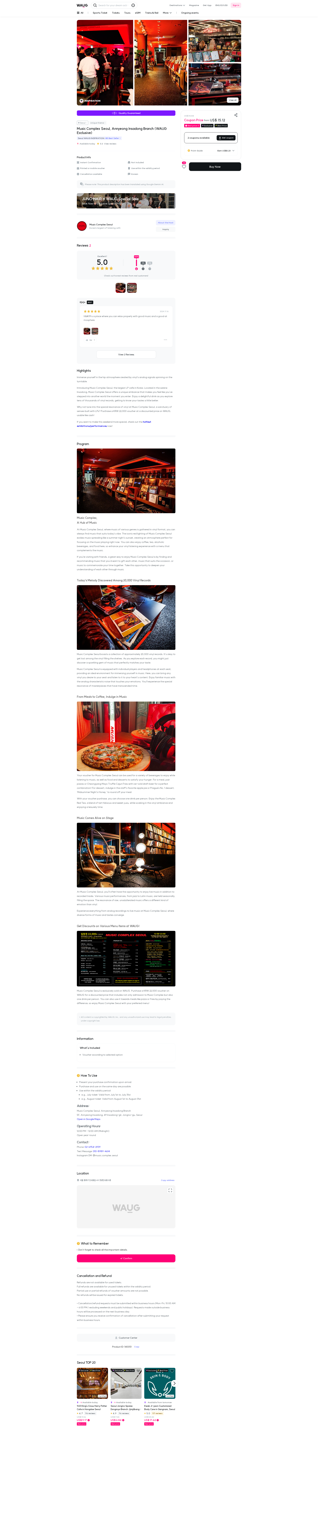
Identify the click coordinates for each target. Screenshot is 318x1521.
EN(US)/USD (221, 5)
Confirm (127, 1258)
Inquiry (165, 229)
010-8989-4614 (101, 1151)
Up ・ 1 (92, 340)
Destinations (176, 5)
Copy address (167, 1180)
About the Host (165, 222)
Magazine (194, 5)
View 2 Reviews (126, 354)
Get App (207, 5)
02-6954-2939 (93, 1146)
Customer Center (128, 1337)
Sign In (236, 5)
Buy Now (215, 166)
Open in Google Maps (88, 1119)
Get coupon (228, 137)
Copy (136, 1346)
